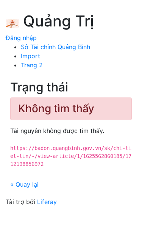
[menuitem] (55, 47)
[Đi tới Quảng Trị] (12, 22)
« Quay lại (24, 184)
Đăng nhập (21, 38)
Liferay (47, 202)
